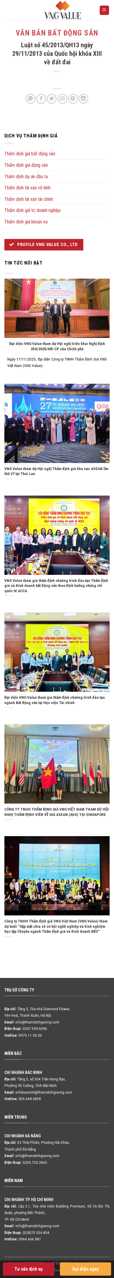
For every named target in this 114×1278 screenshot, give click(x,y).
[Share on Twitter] (51, 99)
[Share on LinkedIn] (83, 99)
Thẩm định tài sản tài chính (28, 199)
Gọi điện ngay (85, 1269)
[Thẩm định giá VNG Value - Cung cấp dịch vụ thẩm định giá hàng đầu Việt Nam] (62, 10)
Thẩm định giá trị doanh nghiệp (32, 210)
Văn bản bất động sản (57, 33)
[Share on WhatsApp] (30, 99)
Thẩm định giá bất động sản (29, 153)
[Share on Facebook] (41, 99)
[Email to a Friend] (62, 99)
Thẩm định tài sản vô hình (27, 188)
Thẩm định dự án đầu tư (26, 176)
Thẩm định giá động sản (26, 165)
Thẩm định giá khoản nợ (26, 222)
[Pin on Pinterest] (73, 99)
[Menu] (104, 10)
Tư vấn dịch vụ (28, 1269)
